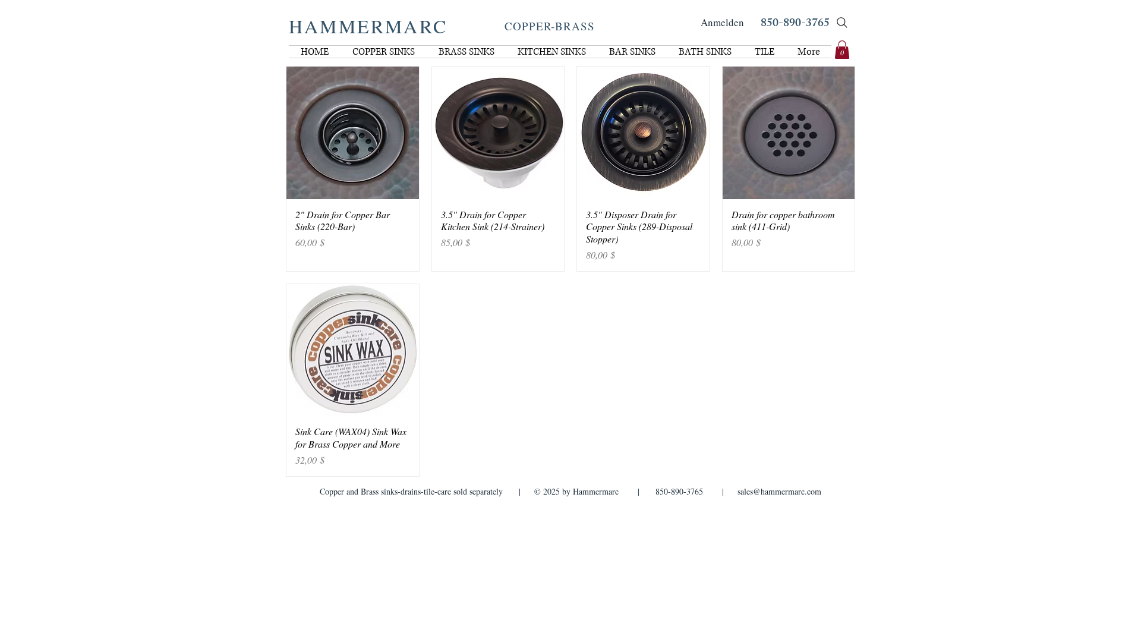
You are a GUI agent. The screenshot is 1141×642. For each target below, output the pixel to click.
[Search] (842, 22)
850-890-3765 (795, 24)
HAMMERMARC (368, 26)
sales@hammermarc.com (779, 491)
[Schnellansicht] (352, 133)
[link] (842, 49)
